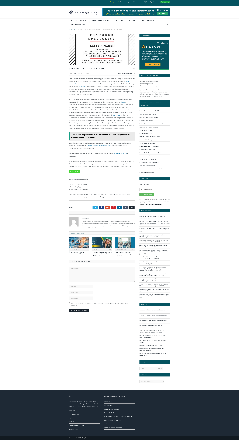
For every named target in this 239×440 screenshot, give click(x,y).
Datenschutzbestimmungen (153, 204)
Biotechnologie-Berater (146, 120)
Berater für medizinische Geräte (148, 117)
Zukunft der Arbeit (148, 20)
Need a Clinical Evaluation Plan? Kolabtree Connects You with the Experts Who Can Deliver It (154, 222)
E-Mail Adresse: (144, 184)
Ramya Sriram (76, 73)
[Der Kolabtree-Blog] (83, 12)
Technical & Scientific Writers (147, 114)
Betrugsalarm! (114, 2)
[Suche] (167, 25)
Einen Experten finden (152, 2)
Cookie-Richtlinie (74, 429)
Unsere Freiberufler (78, 24)
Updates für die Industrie (100, 20)
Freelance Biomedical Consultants (149, 146)
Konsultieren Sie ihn (120, 153)
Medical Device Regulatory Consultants (150, 153)
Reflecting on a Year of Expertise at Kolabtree (77, 253)
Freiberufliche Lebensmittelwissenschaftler (151, 124)
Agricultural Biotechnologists (147, 166)
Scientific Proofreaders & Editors (148, 127)
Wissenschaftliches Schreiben (112, 420)
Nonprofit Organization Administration (99, 145)
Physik (123, 102)
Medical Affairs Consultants (147, 149)
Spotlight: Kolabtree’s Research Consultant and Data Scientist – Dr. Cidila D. (102, 253)
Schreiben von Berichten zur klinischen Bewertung (118, 416)
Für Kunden (119, 20)
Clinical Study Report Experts (147, 159)
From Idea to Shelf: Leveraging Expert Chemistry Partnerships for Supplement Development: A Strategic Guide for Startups (152, 269)
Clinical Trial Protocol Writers (147, 143)
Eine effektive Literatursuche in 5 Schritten (151, 345)
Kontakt (71, 422)
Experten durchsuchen (75, 418)
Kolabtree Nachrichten (79, 20)
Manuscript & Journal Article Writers (149, 162)
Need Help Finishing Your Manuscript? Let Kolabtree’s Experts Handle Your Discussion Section (154, 295)
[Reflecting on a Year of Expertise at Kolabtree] (79, 243)
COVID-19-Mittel (132, 20)
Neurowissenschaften (82, 84)
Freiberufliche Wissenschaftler (126, 73)
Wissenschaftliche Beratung (112, 409)
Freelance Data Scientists (146, 172)
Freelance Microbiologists (146, 140)
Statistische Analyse (110, 413)
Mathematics (116, 115)
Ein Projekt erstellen (74, 414)
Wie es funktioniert (139, 2)
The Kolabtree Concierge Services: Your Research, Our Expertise (124, 253)
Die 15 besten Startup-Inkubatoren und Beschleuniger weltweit (150, 326)
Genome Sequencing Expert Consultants (150, 169)
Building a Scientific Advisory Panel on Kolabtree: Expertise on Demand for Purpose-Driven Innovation (154, 251)
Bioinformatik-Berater (145, 133)
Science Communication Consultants (149, 136)
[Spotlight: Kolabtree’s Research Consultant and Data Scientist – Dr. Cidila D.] (102, 243)
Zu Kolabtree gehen (126, 2)
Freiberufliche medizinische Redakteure (150, 111)
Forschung (82, 86)
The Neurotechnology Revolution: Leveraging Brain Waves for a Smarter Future (153, 285)
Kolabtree (72, 404)
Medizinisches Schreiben (111, 424)
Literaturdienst (108, 405)
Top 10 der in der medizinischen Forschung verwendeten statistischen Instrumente (151, 331)
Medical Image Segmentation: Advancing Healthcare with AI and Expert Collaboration (154, 275)
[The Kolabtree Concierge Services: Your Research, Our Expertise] (125, 243)
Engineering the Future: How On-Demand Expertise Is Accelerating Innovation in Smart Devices (154, 229)
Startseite (72, 410)
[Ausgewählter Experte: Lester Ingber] (102, 50)
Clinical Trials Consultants (146, 130)
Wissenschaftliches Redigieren (113, 427)
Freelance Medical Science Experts (149, 156)
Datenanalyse (108, 402)
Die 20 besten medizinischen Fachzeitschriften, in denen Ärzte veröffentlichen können (153, 321)
